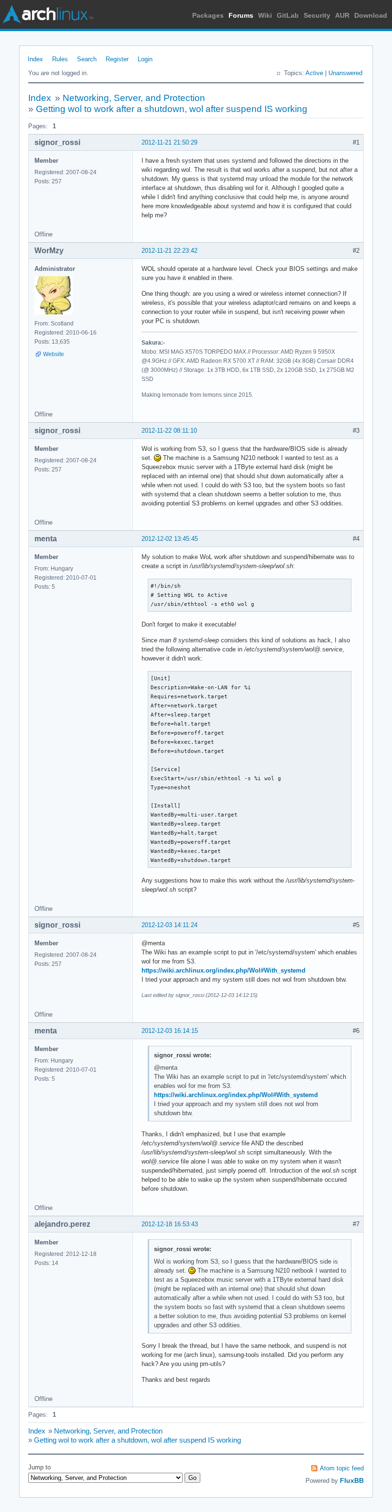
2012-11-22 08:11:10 (169, 430)
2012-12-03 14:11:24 (169, 925)
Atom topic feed (342, 1468)
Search (87, 59)
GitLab (288, 15)
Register (117, 59)
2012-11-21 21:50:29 (169, 142)
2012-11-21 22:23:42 (169, 250)
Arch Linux (47, 14)
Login (145, 59)
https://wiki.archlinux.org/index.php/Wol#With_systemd (223, 970)
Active (314, 73)
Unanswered (345, 73)
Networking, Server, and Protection (134, 98)
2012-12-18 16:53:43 (170, 1224)
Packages (208, 15)
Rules (60, 59)
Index (35, 59)
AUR (342, 15)
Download (370, 15)
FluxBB (352, 1480)
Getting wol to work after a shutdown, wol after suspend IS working (171, 109)
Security (317, 15)
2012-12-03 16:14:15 (170, 1030)
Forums (241, 15)
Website (53, 354)
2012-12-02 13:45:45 (170, 538)
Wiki (265, 15)
